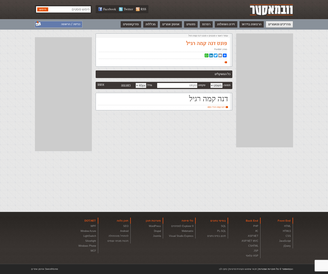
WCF (93, 250)
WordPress (155, 226)
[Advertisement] (264, 90)
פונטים (190, 24)
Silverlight (90, 240)
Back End (252, 220)
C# (256, 231)
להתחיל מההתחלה (119, 236)
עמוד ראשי (223, 35)
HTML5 (287, 231)
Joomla (157, 236)
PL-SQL (221, 231)
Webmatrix (187, 231)
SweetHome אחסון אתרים (44, 269)
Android (124, 231)
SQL (223, 226)
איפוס (101, 84)
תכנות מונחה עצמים (118, 240)
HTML (287, 226)
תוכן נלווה (122, 220)
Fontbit (217, 49)
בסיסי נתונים (218, 220)
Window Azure (88, 231)
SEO (126, 226)
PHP (255, 226)
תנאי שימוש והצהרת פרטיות (243, 269)
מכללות (150, 24)
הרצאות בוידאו (251, 24)
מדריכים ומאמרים (279, 24)
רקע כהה (126, 85)
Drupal (157, 231)
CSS (288, 236)
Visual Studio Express (181, 236)
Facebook (109, 9)
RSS (143, 9)
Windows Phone (87, 245)
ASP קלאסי (252, 255)
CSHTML (253, 245)
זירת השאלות (226, 24)
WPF (93, 226)
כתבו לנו (223, 269)
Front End (284, 220)
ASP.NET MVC (250, 240)
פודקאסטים (131, 24)
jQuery (287, 245)
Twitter (128, 9)
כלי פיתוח (187, 220)
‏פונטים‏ (212, 35)
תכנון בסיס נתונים (216, 236)
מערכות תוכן (153, 220)
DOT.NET (90, 220)
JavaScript (285, 240)
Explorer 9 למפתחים (182, 226)
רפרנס (206, 24)
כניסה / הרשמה (70, 24)
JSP (256, 250)
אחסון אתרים (171, 24)
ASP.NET (253, 236)
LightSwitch (89, 236)
